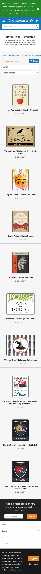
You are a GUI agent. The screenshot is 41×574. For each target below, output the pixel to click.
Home (4, 55)
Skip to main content (8, 11)
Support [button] (5, 537)
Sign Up (32, 516)
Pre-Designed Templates (30, 55)
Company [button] (5, 543)
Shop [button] (4, 524)
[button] (3, 21)
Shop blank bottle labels (28, 44)
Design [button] (4, 531)
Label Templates (13, 55)
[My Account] (31, 21)
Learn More (33, 564)
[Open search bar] (9, 21)
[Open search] (37, 26)
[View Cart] (37, 21)
